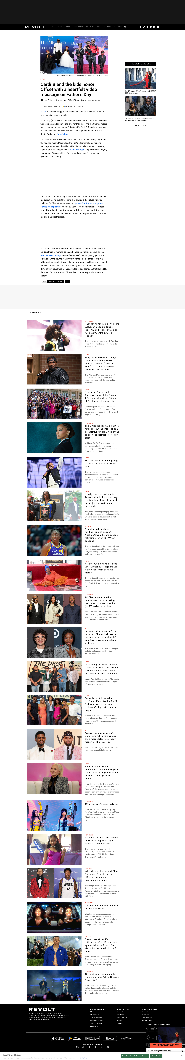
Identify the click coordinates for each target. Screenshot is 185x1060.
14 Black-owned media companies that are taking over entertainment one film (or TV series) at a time (100, 602)
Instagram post (77, 149)
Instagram (141, 27)
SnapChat (147, 27)
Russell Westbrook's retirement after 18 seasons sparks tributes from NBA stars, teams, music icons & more (101, 945)
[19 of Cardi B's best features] (54, 815)
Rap (67, 281)
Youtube (158, 27)
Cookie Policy (83, 1058)
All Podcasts (94, 1015)
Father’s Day (62, 134)
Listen (67, 27)
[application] (165, 1037)
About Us (120, 1012)
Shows (52, 27)
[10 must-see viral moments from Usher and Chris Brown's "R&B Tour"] (54, 985)
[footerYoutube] (107, 1048)
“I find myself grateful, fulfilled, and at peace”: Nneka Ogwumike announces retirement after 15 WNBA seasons (101, 534)
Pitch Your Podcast (97, 1021)
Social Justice (78, 27)
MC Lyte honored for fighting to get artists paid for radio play (101, 463)
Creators (107, 27)
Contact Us (146, 1015)
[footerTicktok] (83, 1048)
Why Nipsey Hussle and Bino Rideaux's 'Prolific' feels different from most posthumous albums (101, 876)
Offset (43, 111)
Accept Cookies (156, 1055)
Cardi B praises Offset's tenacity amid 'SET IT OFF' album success (140, 92)
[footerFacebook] (95, 1048)
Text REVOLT (147, 1018)
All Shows (93, 1012)
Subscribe (118, 27)
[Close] (182, 1056)
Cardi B (51, 281)
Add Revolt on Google (73, 106)
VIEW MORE (140, 126)
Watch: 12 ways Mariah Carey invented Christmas (159, 1052)
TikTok (144, 27)
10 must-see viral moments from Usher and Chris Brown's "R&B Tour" (102, 976)
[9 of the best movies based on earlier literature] (54, 917)
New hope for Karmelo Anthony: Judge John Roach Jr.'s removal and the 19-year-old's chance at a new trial (102, 397)
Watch (60, 27)
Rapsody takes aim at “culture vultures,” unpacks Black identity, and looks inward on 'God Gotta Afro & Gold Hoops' (102, 329)
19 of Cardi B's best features (101, 803)
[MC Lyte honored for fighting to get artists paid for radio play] (54, 472)
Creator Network (96, 1023)
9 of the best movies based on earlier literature (102, 907)
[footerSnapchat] (89, 1048)
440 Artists (94, 1026)
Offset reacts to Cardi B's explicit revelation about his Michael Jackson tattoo (139, 120)
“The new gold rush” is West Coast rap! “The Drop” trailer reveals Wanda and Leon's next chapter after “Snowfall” (101, 669)
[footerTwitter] (101, 1048)
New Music (89, 321)
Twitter (154, 27)
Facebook (151, 27)
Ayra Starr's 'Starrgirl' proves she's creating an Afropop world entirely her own (101, 840)
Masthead (120, 1015)
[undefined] (140, 78)
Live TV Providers (96, 1018)
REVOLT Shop (147, 1021)
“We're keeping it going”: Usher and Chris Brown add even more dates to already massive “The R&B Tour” (101, 737)
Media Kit (120, 1021)
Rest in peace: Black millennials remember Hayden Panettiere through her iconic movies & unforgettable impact (102, 772)
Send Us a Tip (122, 1018)
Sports (88, 526)
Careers (120, 1023)
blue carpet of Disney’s (50, 255)
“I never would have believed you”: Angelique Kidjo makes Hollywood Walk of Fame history (101, 568)
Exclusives (90, 27)
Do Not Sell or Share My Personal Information (135, 1055)
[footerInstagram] (77, 1048)
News (99, 27)
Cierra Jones (48, 106)
